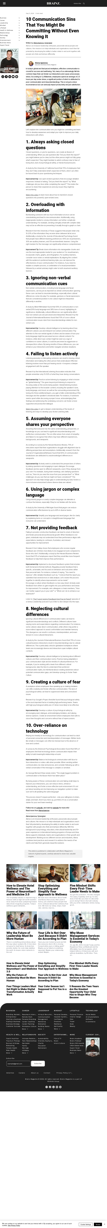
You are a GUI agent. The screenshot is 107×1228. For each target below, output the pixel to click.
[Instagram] (2, 76)
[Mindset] (19, 25)
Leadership (4, 23)
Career (2, 20)
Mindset (3, 25)
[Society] (19, 38)
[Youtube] (13, 76)
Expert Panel (4, 45)
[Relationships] (19, 33)
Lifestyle (3, 28)
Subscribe (77, 3)
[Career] (19, 20)
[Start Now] (21, 894)
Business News (5, 42)
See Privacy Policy (14, 1225)
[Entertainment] (19, 40)
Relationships (5, 33)
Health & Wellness (6, 30)
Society (2, 38)
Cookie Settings (86, 1224)
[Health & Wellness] (19, 30)
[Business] (19, 18)
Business (3, 18)
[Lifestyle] (19, 28)
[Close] (104, 1224)
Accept (98, 1224)
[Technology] (19, 35)
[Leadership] (19, 23)
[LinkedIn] (9, 76)
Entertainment (5, 40)
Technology (4, 35)
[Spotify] (16, 76)
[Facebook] (6, 76)
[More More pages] (27, 1028)
